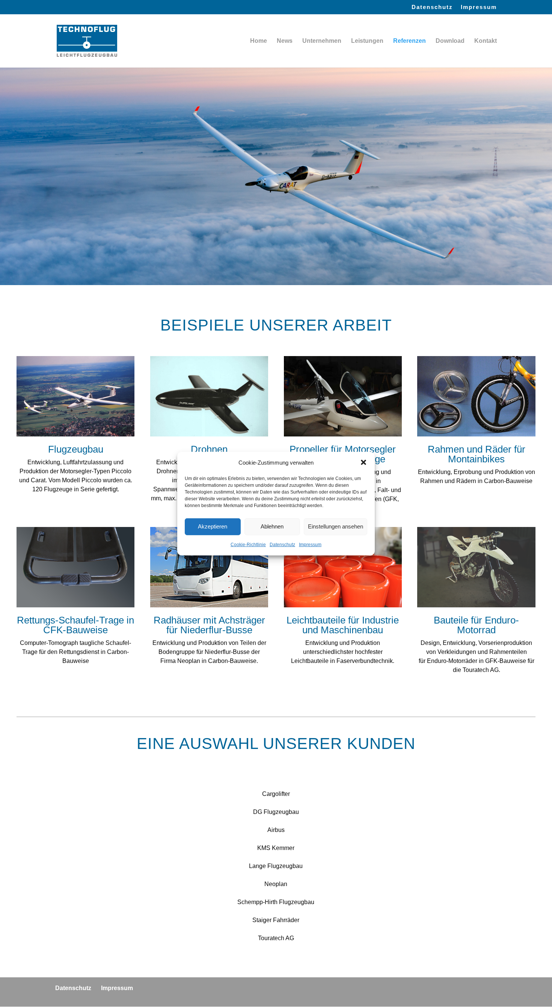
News (285, 41)
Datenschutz (282, 544)
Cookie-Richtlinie (248, 544)
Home (258, 41)
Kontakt (485, 41)
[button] (363, 462)
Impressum (310, 544)
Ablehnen (272, 526)
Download (450, 41)
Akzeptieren (212, 526)
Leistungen (367, 41)
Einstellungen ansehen (335, 526)
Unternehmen (321, 41)
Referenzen (409, 41)
